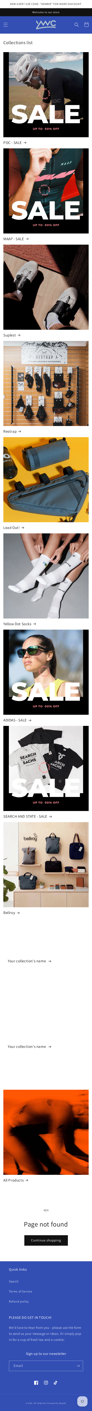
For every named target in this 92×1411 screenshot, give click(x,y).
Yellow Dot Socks (17, 623)
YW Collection (40, 1403)
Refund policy (19, 1301)
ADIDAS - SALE (15, 720)
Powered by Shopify (56, 1403)
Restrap (10, 431)
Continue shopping (46, 1240)
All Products (13, 1180)
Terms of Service (20, 1291)
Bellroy (9, 912)
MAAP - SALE (13, 238)
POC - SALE (12, 142)
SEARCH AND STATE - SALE (25, 816)
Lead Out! (11, 527)
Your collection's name (27, 960)
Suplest (9, 335)
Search (14, 1281)
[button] (5, 25)
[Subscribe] (78, 1366)
